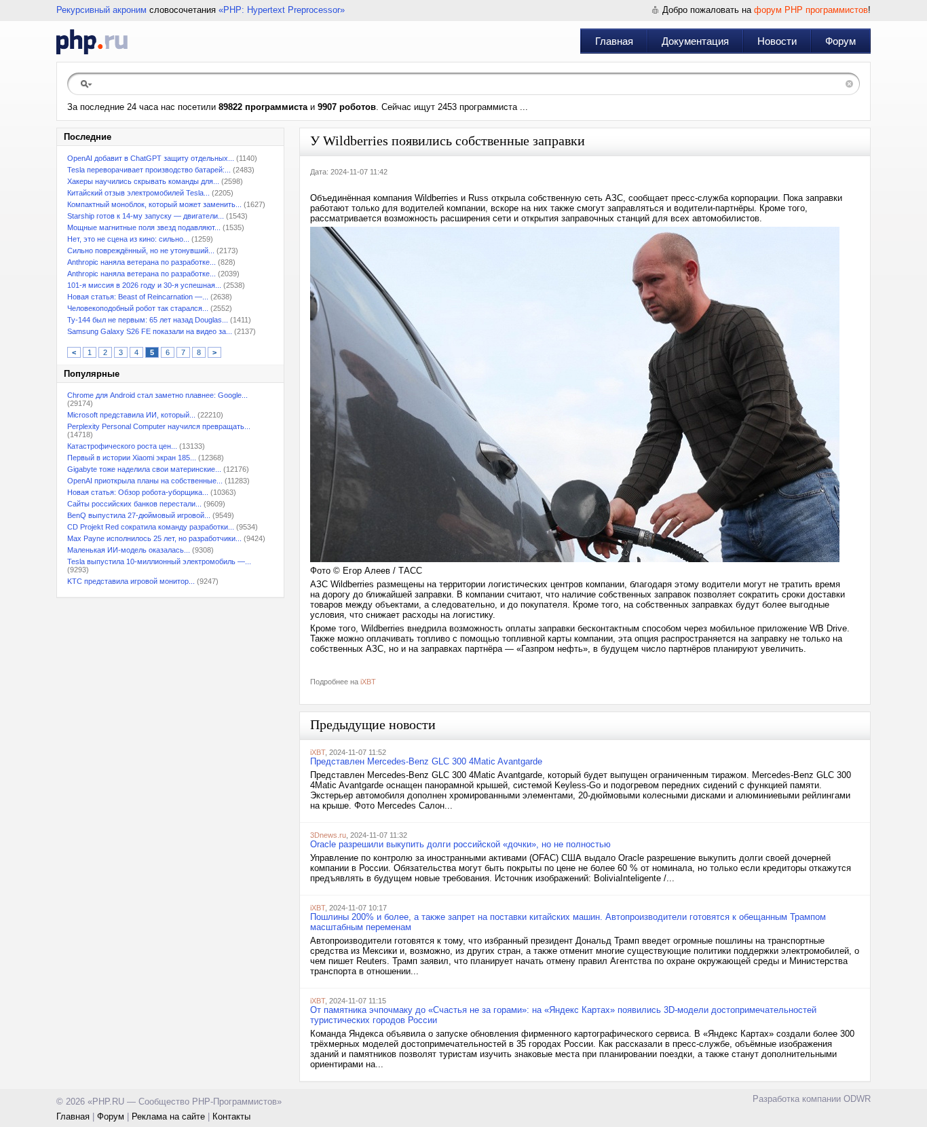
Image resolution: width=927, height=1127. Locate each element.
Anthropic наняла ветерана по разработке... (141, 262)
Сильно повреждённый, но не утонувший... (140, 250)
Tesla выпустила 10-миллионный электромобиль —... (159, 561)
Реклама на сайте (168, 1116)
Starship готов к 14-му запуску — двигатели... (145, 216)
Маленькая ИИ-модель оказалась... (128, 550)
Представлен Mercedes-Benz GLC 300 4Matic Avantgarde (426, 761)
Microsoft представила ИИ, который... (131, 415)
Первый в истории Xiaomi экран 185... (131, 458)
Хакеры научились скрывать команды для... (143, 181)
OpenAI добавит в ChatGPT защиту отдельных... (150, 158)
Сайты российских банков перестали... (134, 504)
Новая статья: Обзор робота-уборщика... (137, 492)
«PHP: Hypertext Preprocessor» (282, 10)
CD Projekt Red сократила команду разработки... (150, 527)
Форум (840, 41)
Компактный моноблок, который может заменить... (154, 204)
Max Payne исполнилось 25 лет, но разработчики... (154, 538)
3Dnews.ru (328, 835)
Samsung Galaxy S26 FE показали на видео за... (149, 331)
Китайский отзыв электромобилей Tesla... (138, 193)
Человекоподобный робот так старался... (137, 308)
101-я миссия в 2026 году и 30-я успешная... (144, 285)
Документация (695, 41)
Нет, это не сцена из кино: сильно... (128, 239)
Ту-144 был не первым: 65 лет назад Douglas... (147, 320)
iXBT (368, 682)
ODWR (857, 1099)
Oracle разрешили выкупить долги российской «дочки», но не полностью (460, 844)
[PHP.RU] (92, 41)
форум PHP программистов (811, 10)
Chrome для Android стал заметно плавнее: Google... (157, 395)
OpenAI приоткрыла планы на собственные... (145, 481)
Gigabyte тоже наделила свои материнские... (144, 469)
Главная (614, 41)
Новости (777, 41)
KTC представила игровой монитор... (131, 581)
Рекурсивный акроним (101, 10)
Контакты (231, 1116)
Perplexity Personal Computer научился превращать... (158, 426)
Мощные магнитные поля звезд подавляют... (144, 227)
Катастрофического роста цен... (122, 446)
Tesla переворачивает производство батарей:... (149, 170)
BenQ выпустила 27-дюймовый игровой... (138, 515)
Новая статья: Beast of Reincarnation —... (137, 297)
